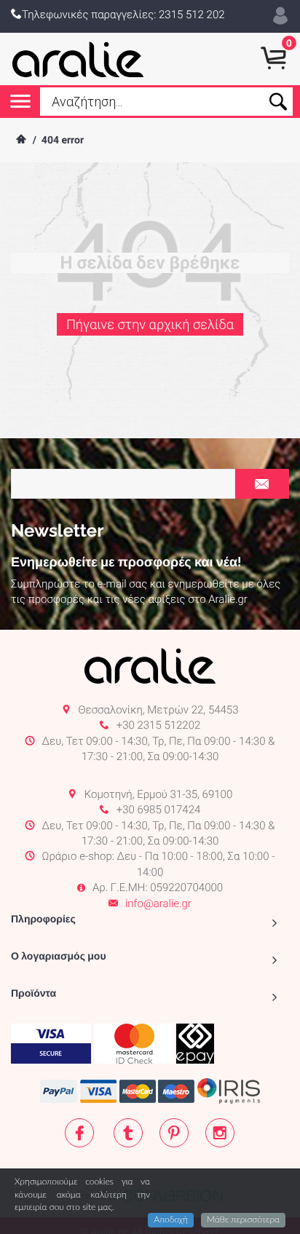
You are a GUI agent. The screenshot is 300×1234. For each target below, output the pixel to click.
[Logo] (78, 59)
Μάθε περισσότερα (243, 1220)
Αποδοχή (171, 1220)
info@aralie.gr (158, 903)
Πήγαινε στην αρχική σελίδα (150, 325)
